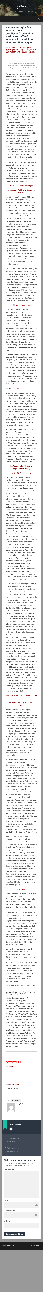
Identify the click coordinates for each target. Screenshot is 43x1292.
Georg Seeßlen (20, 1104)
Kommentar (9, 1170)
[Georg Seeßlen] (11, 1111)
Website (7, 1221)
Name (7, 1200)
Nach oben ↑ (36, 1246)
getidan (21, 6)
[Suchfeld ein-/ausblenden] (39, 19)
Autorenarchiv (11, 1129)
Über (8, 1100)
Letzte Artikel (16, 1100)
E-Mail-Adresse (10, 1210)
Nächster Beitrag (12, 1151)
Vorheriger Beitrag (13, 1148)
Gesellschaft (11, 1142)
